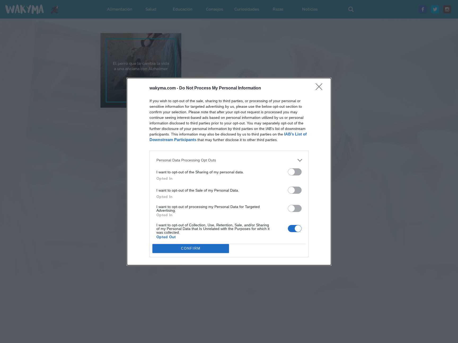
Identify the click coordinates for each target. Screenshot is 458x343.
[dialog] (229, 171)
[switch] (295, 171)
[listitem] (229, 160)
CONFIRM (191, 248)
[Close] (321, 88)
